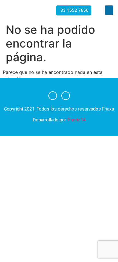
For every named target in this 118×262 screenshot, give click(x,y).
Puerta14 (76, 120)
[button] (109, 10)
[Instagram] (65, 95)
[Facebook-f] (52, 95)
